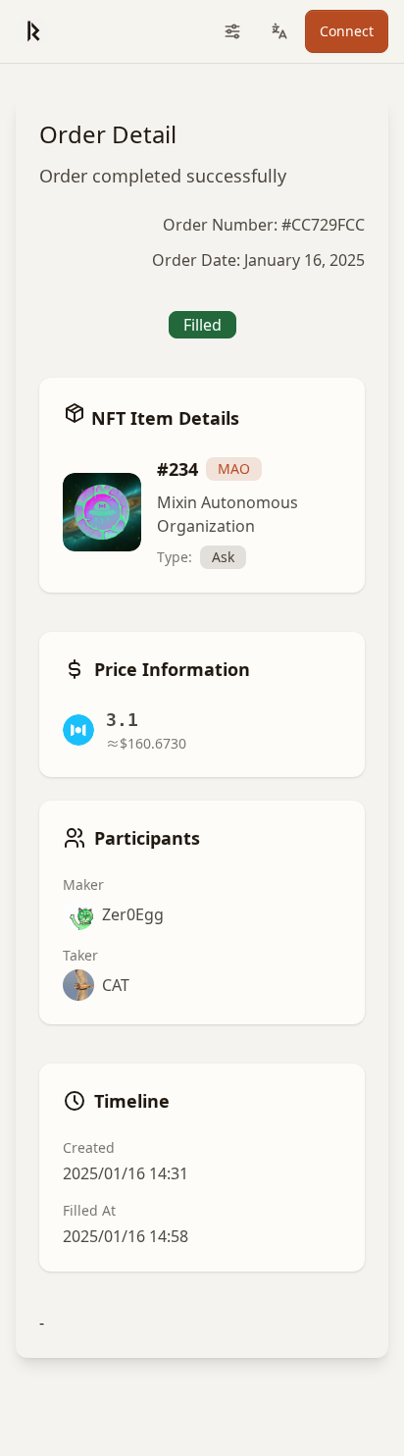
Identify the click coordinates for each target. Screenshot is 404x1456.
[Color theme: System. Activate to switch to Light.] (232, 31)
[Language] (279, 31)
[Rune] (32, 31)
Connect (347, 31)
